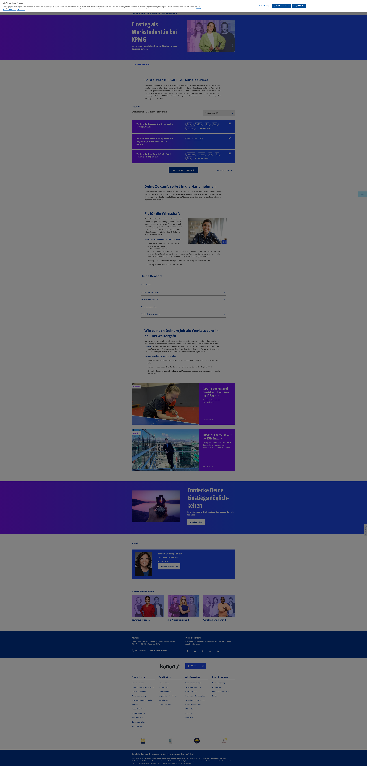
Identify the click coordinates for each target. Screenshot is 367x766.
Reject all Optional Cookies (281, 5)
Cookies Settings (264, 5)
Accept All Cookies (299, 5)
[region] (183, 6)
